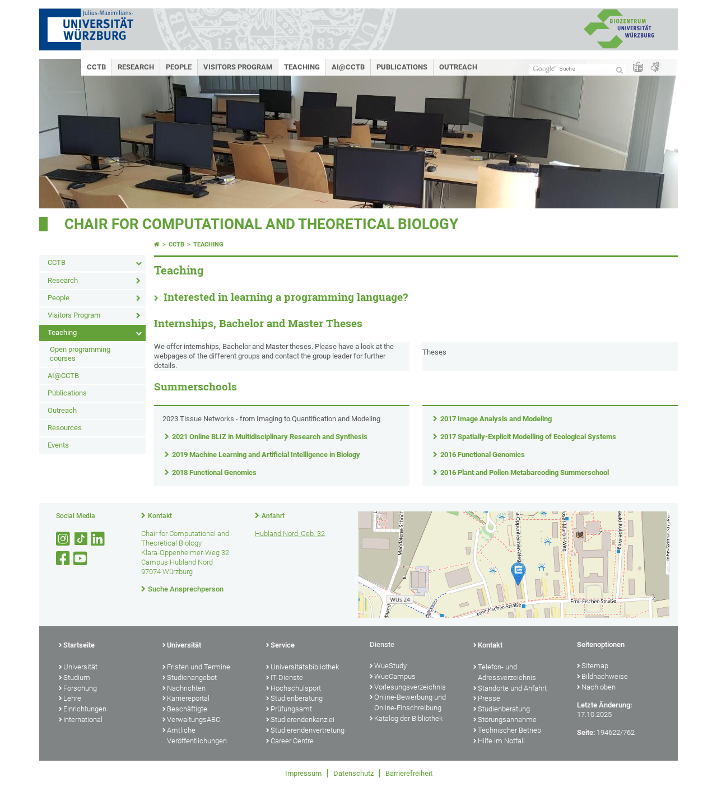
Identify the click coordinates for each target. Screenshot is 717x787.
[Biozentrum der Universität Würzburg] (619, 47)
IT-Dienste (287, 677)
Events (58, 445)
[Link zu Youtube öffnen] (81, 559)
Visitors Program (237, 67)
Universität (80, 667)
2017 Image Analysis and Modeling (496, 419)
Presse (489, 698)
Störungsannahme (507, 719)
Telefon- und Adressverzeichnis (507, 672)
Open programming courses (80, 354)
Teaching (302, 67)
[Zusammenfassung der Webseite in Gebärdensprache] (654, 67)
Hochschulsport (296, 688)
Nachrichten (186, 688)
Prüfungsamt (291, 709)
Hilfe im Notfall (501, 741)
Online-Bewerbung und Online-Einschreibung (410, 702)
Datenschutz (353, 773)
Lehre (72, 698)
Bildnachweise (604, 676)
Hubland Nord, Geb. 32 (290, 533)
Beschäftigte (187, 709)
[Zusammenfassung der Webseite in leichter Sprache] (638, 67)
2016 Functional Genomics (482, 454)
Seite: (586, 732)
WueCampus (395, 676)
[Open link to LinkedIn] (98, 539)
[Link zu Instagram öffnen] (64, 539)
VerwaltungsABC (193, 719)
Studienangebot (192, 677)
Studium (76, 677)
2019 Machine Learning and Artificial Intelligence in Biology (266, 454)
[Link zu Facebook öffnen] (64, 559)
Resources (65, 427)
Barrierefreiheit (408, 773)
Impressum (303, 773)
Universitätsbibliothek (305, 667)
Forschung (80, 688)
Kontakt (160, 516)
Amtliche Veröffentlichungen (197, 735)
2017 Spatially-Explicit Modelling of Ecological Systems (528, 436)
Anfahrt (273, 516)
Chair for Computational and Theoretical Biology (261, 224)
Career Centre (292, 741)
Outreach (458, 67)
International (83, 719)
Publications (401, 67)
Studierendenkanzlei (302, 719)
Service (283, 645)
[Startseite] (157, 244)
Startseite (79, 645)
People (179, 67)
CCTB (96, 67)
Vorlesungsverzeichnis (410, 687)
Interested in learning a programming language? (286, 297)
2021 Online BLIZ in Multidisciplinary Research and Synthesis (269, 436)
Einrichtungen (84, 709)
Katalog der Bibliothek (408, 718)
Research (136, 67)
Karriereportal (188, 698)
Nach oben (598, 687)
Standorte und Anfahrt (512, 688)
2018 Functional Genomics (214, 472)
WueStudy (390, 666)
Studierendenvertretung (307, 730)
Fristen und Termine (198, 667)
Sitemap (594, 666)
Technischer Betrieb (509, 730)
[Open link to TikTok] (81, 539)
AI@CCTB (348, 67)
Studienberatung (297, 698)
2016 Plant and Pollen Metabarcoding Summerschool (524, 472)
